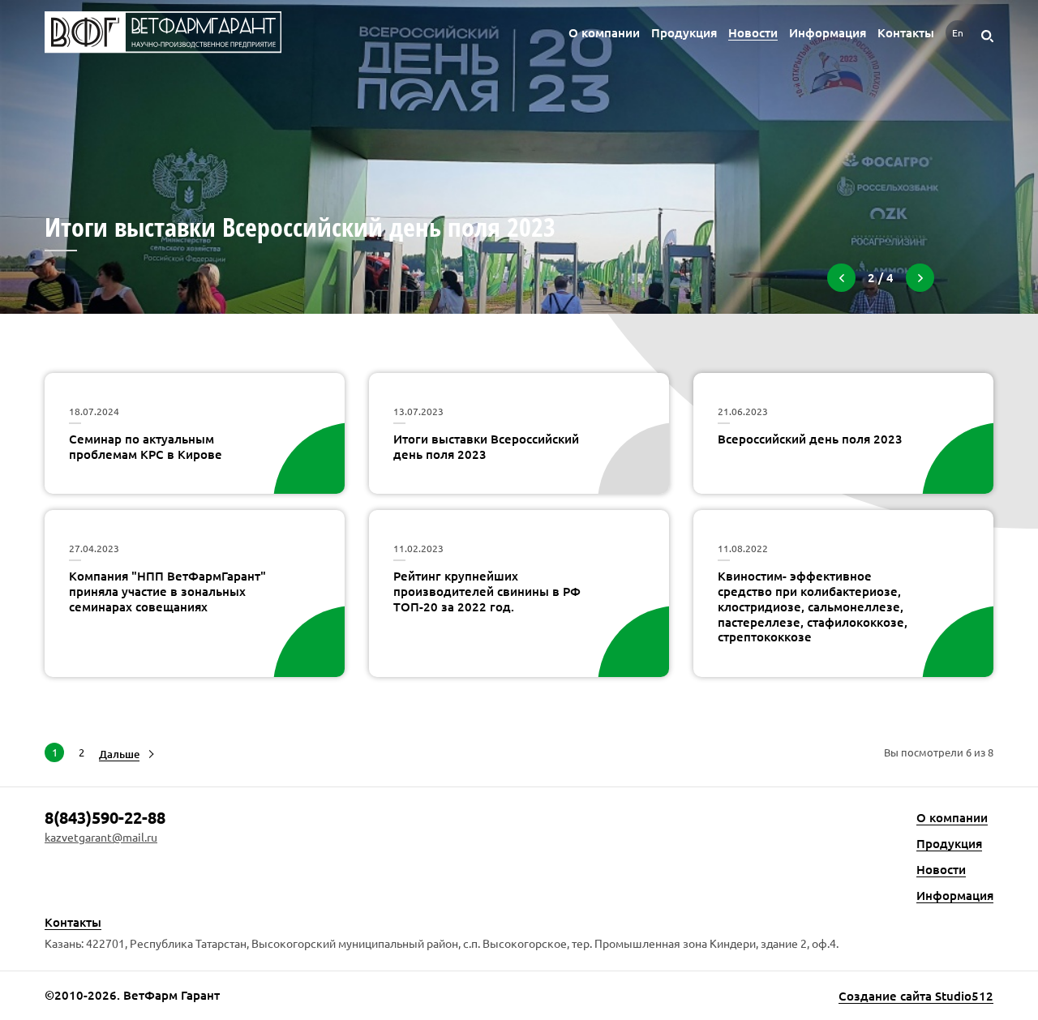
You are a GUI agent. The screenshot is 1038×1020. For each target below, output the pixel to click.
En (957, 32)
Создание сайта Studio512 (916, 996)
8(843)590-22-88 (105, 817)
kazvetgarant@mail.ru (101, 837)
